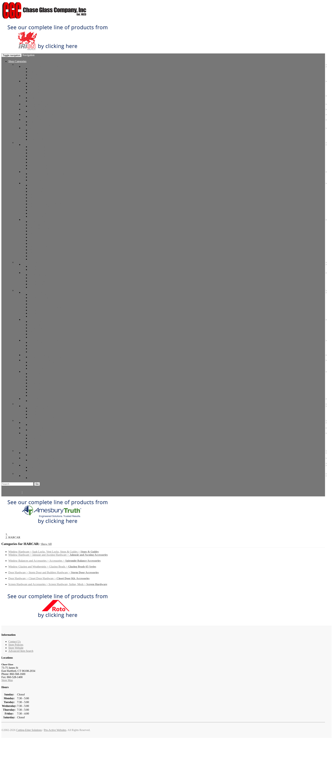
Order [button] (56, 487)
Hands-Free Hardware (34, 422)
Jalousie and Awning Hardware (39, 119)
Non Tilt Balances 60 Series (44, 146)
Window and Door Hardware (45, 460)
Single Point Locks (39, 327)
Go (37, 484)
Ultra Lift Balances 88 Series (44, 213)
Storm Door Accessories (42, 351)
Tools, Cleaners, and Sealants (38, 427)
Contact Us (14, 641)
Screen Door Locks (39, 310)
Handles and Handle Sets (42, 321)
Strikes (32, 337)
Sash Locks (35, 68)
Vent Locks (35, 71)
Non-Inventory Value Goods (44, 435)
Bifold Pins (35, 373)
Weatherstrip (29, 272)
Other (32, 78)
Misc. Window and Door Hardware (34, 420)
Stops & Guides (37, 74)
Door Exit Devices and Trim (44, 365)
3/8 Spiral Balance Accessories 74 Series (51, 237)
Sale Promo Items (31, 475)
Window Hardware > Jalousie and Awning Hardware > (58, 554)
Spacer (32, 287)
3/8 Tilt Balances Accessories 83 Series (50, 249)
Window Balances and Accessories (34, 142)
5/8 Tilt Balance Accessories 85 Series (49, 252)
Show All (46, 544)
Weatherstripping (38, 274)
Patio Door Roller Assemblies (45, 294)
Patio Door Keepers (39, 303)
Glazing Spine (36, 284)
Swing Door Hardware (34, 319)
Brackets (33, 392)
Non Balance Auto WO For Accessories (51, 256)
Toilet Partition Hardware (36, 398)
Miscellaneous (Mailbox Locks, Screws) (44, 433)
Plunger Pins (36, 376)
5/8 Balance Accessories (42, 234)
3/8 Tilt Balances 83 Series (43, 207)
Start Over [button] (46, 487)
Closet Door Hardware (34, 371)
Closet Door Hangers (40, 379)
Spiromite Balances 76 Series (45, 200)
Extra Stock (35, 467)
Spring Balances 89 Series (43, 216)
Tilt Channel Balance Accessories (47, 224)
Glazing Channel (38, 281)
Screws (33, 438)
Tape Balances (37, 180)
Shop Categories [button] (17, 61)
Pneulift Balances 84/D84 (43, 162)
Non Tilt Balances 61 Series (44, 152)
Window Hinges (38, 133)
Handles (26, 95)
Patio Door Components (42, 417)
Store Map (7, 680)
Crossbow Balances (39, 165)
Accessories (28, 219)
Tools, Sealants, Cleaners (42, 429)
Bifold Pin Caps (37, 383)
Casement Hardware (33, 81)
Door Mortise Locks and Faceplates (48, 362)
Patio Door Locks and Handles (46, 307)
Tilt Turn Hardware (39, 111)
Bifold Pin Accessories (41, 389)
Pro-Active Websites (55, 730)
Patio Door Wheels (39, 300)
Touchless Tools (37, 424)
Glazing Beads (30, 264)
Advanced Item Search (20, 650)
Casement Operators (40, 83)
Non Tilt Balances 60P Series (45, 149)
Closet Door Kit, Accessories (45, 395)
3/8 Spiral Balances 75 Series (45, 197)
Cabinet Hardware (32, 452)
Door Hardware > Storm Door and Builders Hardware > (53, 572)
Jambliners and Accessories (44, 259)
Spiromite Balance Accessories (45, 243)
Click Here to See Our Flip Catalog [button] (20, 487)
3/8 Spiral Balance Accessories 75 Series (51, 240)
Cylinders (34, 330)
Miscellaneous (36, 447)
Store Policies (15, 644)
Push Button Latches (40, 342)
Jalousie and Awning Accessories (47, 124)
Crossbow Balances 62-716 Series (47, 168)
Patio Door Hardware (34, 292)
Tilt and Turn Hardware (35, 109)
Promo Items (36, 477)
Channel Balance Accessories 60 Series (50, 221)
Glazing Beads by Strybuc (43, 269)
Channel (26, 144)
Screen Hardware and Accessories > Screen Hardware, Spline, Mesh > (57, 584)
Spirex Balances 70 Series (43, 188)
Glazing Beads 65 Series (42, 266)
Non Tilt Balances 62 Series (44, 156)
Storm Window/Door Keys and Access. (50, 116)
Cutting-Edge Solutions (29, 730)
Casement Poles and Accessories (46, 92)
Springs (33, 386)
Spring (25, 171)
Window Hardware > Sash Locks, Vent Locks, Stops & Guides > (53, 551)
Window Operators (39, 121)
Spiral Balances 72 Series (43, 191)
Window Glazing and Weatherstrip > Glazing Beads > (52, 566)
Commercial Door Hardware (37, 360)
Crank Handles (37, 97)
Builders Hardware (39, 348)
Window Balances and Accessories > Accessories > (54, 560)
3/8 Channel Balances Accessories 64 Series (53, 227)
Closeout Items (30, 465)
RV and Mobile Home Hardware (40, 457)
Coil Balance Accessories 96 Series (48, 176)
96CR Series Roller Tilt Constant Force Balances (55, 173)
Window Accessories (33, 127)
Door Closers (36, 345)
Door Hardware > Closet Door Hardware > (48, 578)
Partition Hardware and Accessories (48, 400)
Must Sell (34, 470)
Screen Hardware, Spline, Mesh (39, 405)
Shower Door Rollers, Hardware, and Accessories (56, 357)
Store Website (15, 647)
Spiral (25, 183)
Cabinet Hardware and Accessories (48, 454)
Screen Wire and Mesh (41, 411)
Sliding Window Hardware (37, 104)
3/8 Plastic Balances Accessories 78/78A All (53, 246)
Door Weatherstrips (39, 277)
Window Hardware (25, 64)
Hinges (33, 334)
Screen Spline (36, 414)
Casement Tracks (38, 89)
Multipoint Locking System (44, 324)
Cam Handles (36, 100)
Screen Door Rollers (40, 297)
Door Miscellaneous (40, 368)
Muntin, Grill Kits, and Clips (44, 139)
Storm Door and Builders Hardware (41, 340)
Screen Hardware (38, 408)
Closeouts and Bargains (28, 463)
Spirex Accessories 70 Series (44, 231)
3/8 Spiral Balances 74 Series (45, 194)
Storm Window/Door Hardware (39, 114)
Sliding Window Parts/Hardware (46, 106)
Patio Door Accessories (41, 316)
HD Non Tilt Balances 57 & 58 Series (49, 159)
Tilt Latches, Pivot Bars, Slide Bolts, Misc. (52, 130)
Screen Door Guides (40, 313)
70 (30, 185)
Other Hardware (24, 450)
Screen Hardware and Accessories (34, 403)
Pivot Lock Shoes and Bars (44, 444)
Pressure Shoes (37, 136)
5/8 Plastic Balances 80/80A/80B (47, 203)
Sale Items (21, 473)
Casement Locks (38, 86)
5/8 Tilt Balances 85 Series (43, 210)
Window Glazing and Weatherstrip (34, 262)
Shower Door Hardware (35, 354)
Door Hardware (24, 290)
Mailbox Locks (37, 441)
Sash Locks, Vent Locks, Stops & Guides (44, 66)
